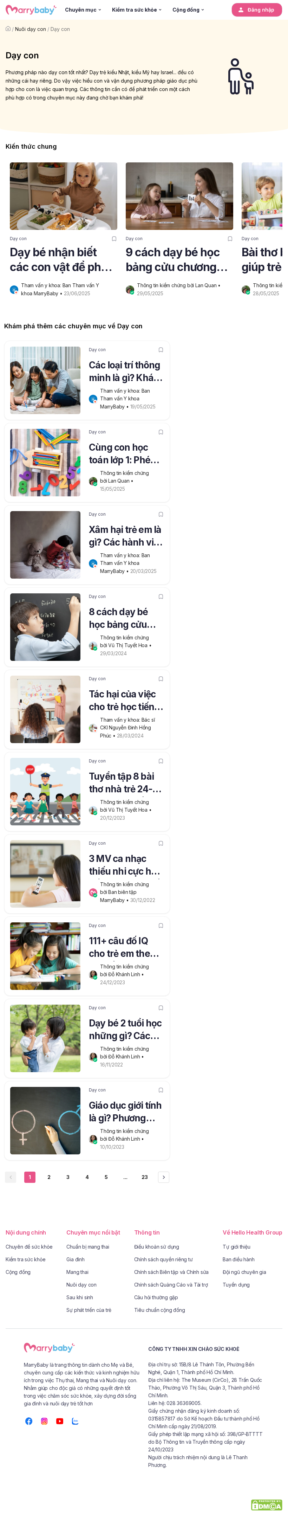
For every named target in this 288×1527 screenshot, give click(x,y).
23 (145, 1177)
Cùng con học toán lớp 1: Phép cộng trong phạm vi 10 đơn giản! (125, 455)
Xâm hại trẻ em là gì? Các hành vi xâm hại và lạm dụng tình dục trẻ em (125, 537)
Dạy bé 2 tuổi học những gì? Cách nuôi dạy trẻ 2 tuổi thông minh (125, 1031)
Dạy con (60, 29)
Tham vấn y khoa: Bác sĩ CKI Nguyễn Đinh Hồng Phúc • (128, 728)
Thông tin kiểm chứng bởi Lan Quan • (179, 285)
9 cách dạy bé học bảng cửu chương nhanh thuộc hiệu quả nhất (173, 260)
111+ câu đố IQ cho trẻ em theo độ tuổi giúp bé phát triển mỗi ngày (122, 948)
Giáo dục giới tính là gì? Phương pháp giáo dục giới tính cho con (125, 1113)
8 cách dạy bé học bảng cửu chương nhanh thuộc (120, 619)
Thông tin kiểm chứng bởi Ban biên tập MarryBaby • (125, 892)
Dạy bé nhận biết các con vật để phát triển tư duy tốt (60, 260)
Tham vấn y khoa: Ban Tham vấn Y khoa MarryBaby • (125, 399)
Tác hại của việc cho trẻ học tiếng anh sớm (124, 702)
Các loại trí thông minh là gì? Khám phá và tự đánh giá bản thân (125, 373)
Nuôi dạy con (30, 29)
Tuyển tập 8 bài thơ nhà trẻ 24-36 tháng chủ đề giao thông (126, 784)
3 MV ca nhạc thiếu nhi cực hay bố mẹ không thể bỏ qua (125, 866)
